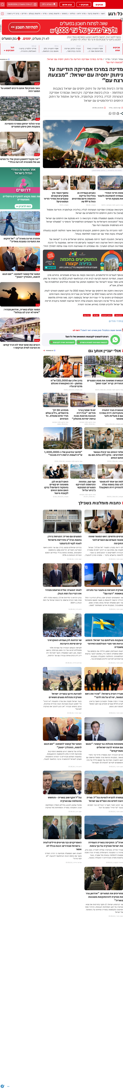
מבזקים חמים (116, 49)
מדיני (44, 13)
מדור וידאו (81, 13)
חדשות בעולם (34, 13)
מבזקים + (83, 4)
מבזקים (99, 4)
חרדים (24, 13)
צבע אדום (67, 4)
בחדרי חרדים (116, 321)
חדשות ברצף (93, 13)
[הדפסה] (118, 113)
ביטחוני (65, 13)
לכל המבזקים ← (9, 49)
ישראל (96, 315)
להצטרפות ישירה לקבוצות (63, 342)
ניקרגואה (118, 315)
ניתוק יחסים (106, 315)
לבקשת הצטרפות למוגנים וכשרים (93, 342)
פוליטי (72, 13)
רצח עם (87, 315)
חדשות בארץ (54, 13)
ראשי (103, 13)
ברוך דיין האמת (13, 13)
